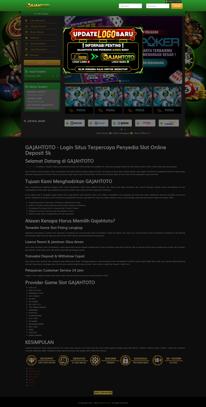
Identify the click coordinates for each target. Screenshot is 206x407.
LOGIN (177, 6)
